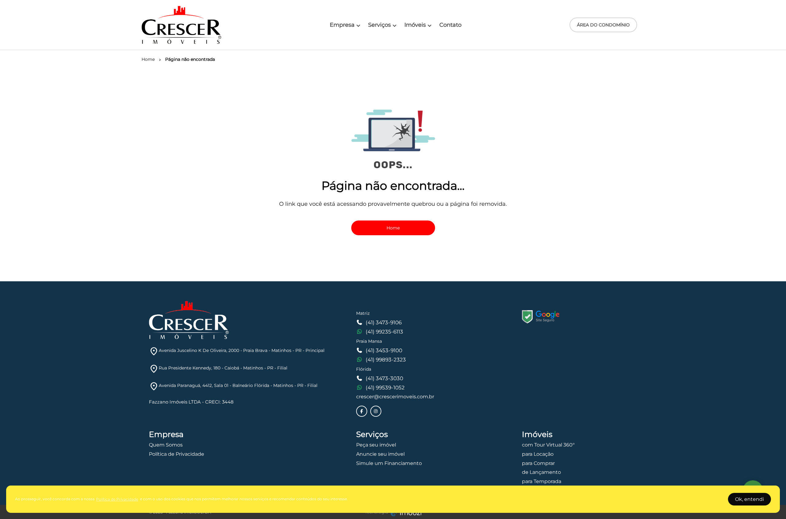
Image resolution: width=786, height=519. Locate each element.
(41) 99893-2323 (386, 360)
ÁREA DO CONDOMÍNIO (603, 25)
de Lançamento (541, 472)
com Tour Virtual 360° (548, 445)
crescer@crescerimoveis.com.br (395, 397)
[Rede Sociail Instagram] (376, 411)
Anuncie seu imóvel (380, 454)
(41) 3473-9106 (384, 322)
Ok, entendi (749, 499)
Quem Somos (166, 445)
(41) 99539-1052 (385, 387)
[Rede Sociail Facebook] (361, 411)
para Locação (538, 454)
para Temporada (541, 481)
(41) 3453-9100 (384, 350)
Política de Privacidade (176, 454)
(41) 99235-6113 (384, 332)
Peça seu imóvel (376, 445)
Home (393, 228)
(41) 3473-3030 (384, 378)
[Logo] (181, 25)
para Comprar (538, 463)
